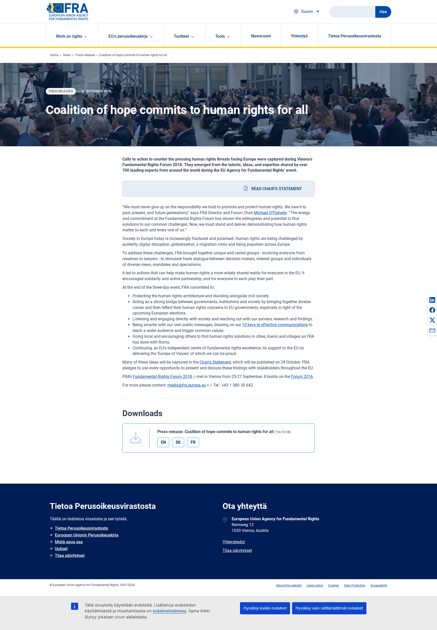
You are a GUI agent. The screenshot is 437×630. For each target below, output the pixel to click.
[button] (432, 300)
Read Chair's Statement (276, 188)
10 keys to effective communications (275, 324)
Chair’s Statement (215, 362)
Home (54, 55)
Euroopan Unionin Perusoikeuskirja (86, 535)
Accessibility (378, 585)
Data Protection (354, 585)
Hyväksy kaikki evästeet (265, 608)
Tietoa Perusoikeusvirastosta (354, 36)
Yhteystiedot (234, 541)
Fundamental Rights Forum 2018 (162, 376)
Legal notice (315, 585)
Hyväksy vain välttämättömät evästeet (329, 608)
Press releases (85, 55)
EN (163, 442)
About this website (288, 585)
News (67, 55)
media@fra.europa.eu (186, 385)
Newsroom (261, 36)
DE (178, 442)
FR (193, 442)
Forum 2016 (302, 376)
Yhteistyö (299, 36)
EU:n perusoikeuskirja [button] (128, 36)
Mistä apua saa (69, 541)
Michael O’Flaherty (270, 212)
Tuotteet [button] (181, 36)
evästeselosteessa (169, 611)
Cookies (333, 585)
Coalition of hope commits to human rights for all (133, 55)
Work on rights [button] (69, 36)
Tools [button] (220, 36)
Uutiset (61, 548)
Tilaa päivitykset (69, 555)
